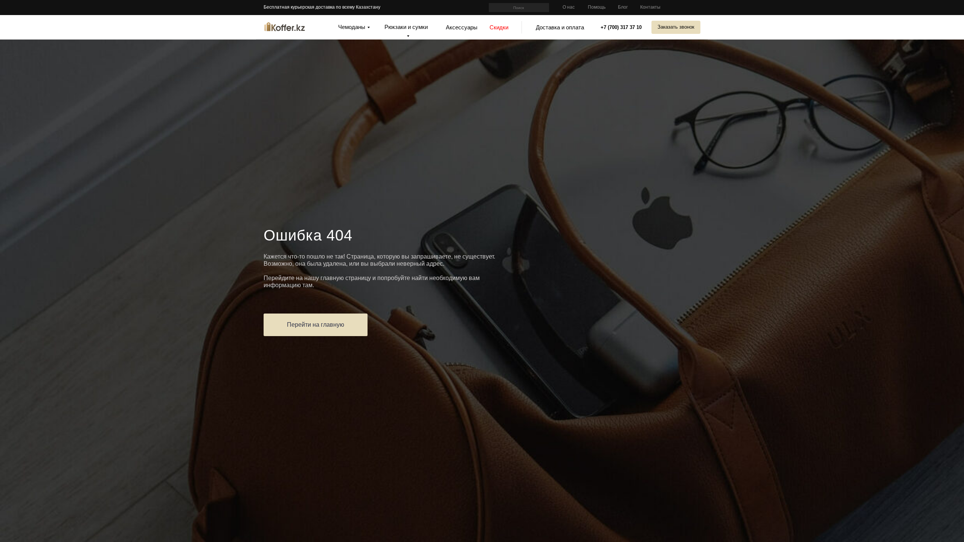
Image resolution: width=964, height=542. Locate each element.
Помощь (597, 7)
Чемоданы (351, 27)
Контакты (650, 7)
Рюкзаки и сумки (406, 27)
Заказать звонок (675, 27)
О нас (569, 7)
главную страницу (345, 278)
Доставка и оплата (560, 27)
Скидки (499, 27)
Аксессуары (461, 27)
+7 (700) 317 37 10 (621, 27)
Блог (623, 7)
